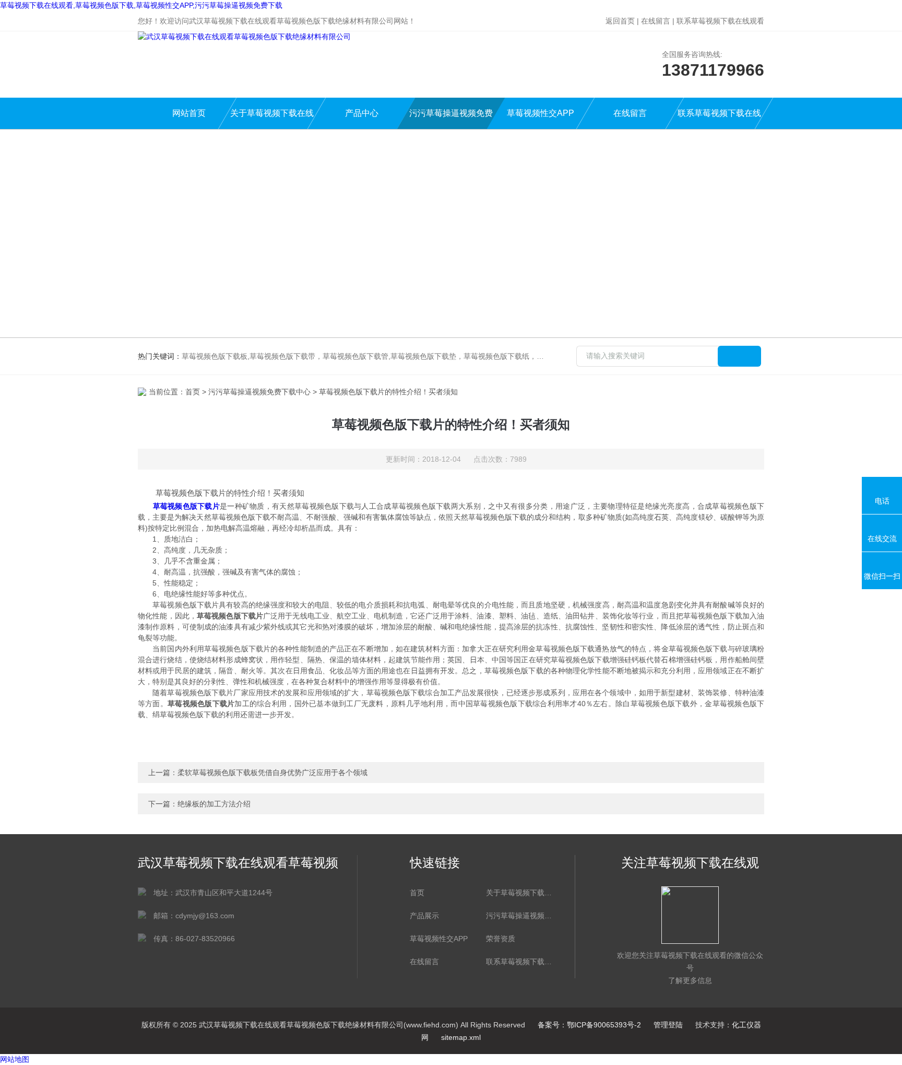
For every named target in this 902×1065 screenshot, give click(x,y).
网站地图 (14, 1059)
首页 (192, 392)
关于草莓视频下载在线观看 (272, 119)
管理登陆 (668, 1025)
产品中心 (361, 113)
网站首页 (189, 113)
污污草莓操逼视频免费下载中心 (451, 119)
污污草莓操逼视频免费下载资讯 (519, 915)
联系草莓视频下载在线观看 (720, 21)
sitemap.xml (461, 1037)
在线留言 (655, 21)
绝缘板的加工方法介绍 (214, 804)
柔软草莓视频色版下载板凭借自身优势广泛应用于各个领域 (272, 772)
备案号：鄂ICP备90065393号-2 (589, 1025)
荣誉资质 (500, 938)
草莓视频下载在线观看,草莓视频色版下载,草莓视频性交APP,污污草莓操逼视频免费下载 (141, 5)
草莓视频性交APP (540, 113)
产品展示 (424, 915)
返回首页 (620, 21)
